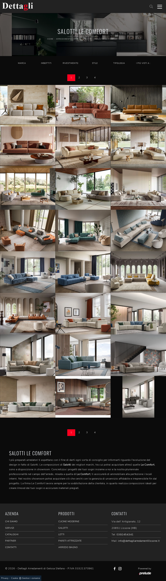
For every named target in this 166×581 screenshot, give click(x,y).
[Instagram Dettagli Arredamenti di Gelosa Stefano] (120, 568)
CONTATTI (10, 547)
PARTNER (10, 540)
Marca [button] (22, 63)
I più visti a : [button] (143, 63)
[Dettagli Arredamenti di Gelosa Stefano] (17, 6)
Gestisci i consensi (31, 578)
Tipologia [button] (119, 63)
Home (50, 39)
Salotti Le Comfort (107, 39)
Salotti (87, 39)
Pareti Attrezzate (70, 540)
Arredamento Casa (67, 39)
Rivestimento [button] (70, 63)
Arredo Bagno (68, 547)
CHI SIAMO (11, 521)
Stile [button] (95, 63)
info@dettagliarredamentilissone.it (139, 541)
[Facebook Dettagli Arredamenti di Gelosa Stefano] (114, 568)
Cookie (14, 578)
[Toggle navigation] (159, 6)
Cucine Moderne (68, 521)
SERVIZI (9, 528)
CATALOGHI (11, 534)
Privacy (5, 578)
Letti (61, 534)
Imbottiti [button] (46, 63)
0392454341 (125, 534)
